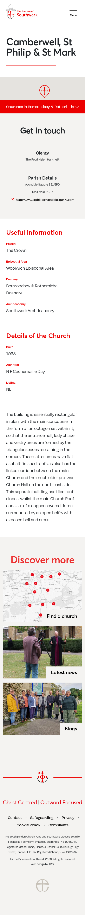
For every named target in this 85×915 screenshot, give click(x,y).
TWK (51, 864)
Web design (38, 864)
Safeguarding (41, 817)
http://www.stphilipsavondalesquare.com (45, 200)
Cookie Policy (28, 824)
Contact (15, 817)
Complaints (58, 824)
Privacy (68, 817)
